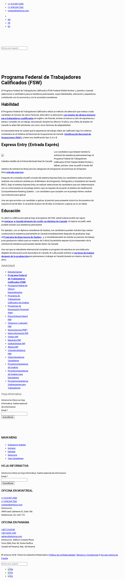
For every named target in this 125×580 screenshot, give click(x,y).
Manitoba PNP (14, 340)
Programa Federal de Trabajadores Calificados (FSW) (17, 278)
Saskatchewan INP (16, 343)
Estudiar (11, 451)
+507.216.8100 (8, 529)
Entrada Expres (15, 272)
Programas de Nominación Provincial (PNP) (18, 309)
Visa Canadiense (15, 458)
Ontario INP (13, 336)
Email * (4, 410)
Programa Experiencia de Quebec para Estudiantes (18, 374)
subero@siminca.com (11, 536)
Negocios (12, 455)
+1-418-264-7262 (15, 7)
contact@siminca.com (18, 10)
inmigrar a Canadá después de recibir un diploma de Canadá (35, 221)
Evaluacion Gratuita (17, 445)
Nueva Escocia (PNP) (17, 330)
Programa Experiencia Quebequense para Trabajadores (18, 384)
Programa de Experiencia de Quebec (22, 237)
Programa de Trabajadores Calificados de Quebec (18, 299)
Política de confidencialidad (62, 555)
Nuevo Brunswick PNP (18, 333)
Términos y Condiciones (87, 555)
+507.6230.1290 (8, 533)
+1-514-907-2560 (15, 4)
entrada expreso (14, 172)
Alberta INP (13, 347)
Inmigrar (11, 448)
